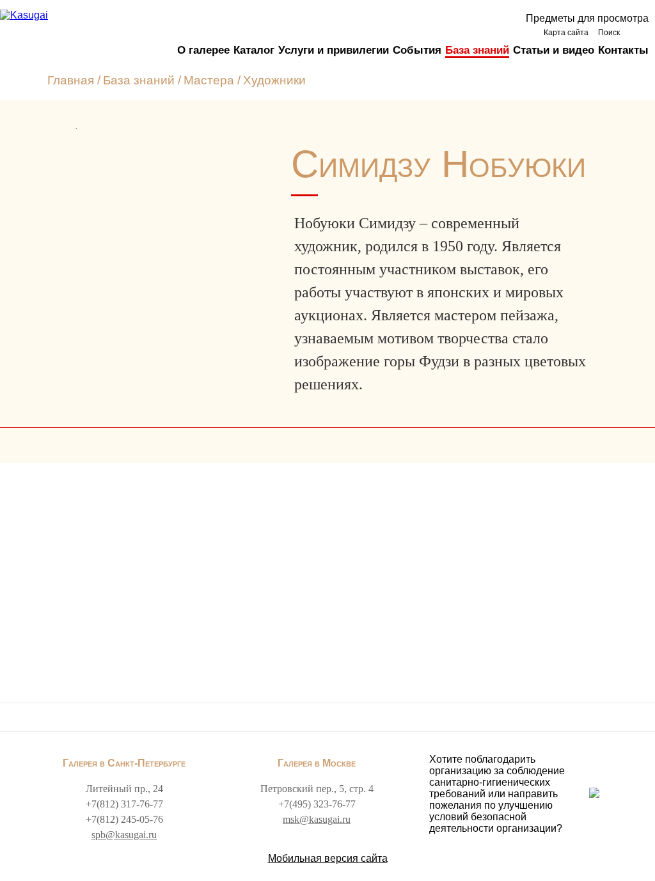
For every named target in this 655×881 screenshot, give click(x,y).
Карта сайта (566, 32)
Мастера (209, 80)
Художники (274, 80)
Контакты (623, 50)
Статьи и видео (553, 50)
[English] (637, 32)
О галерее (203, 50)
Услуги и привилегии (333, 50)
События (417, 50)
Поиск (609, 32)
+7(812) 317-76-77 (124, 804)
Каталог (253, 50)
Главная (70, 80)
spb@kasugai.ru (124, 834)
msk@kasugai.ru (317, 819)
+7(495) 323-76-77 (317, 804)
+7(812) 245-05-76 (124, 819)
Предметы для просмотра (587, 18)
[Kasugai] (24, 15)
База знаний (477, 50)
